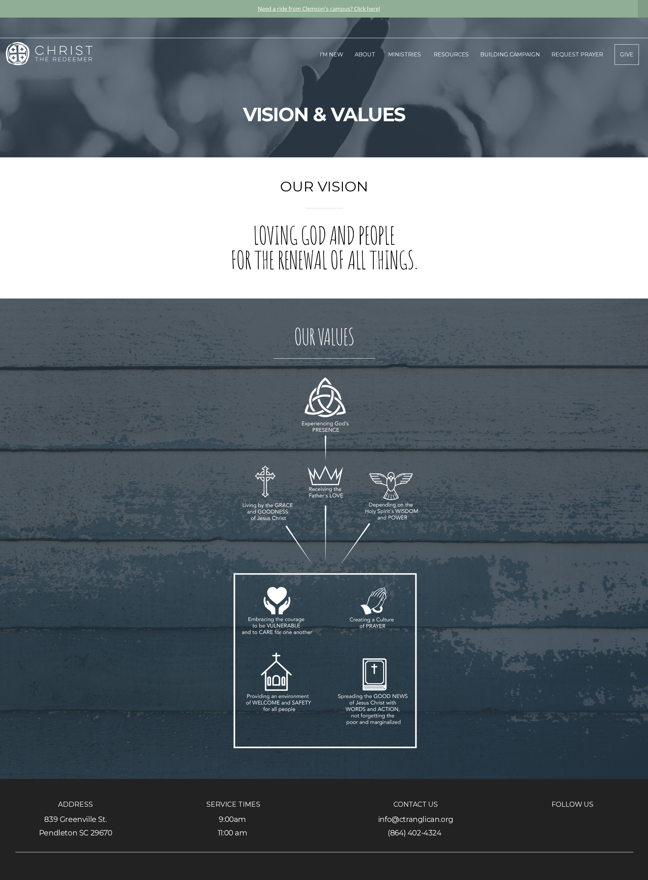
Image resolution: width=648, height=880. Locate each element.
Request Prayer (577, 54)
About (366, 54)
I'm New (331, 54)
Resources (451, 54)
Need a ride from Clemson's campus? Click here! (319, 8)
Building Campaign (510, 54)
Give (626, 54)
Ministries (405, 54)
